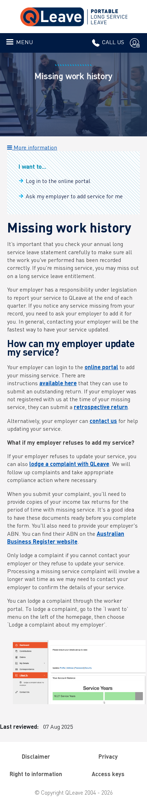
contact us (103, 420)
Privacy (108, 756)
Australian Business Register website (65, 537)
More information (34, 147)
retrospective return (101, 406)
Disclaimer (36, 756)
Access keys (108, 774)
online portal (101, 367)
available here (58, 383)
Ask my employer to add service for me (74, 196)
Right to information (36, 774)
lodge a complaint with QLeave (69, 463)
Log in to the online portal (58, 180)
